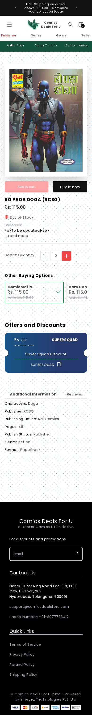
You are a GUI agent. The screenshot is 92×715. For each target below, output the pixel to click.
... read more (16, 235)
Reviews (74, 394)
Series (36, 35)
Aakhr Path (15, 45)
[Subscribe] (76, 554)
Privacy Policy (21, 654)
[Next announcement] (76, 8)
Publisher (8, 35)
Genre (61, 35)
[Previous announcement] (16, 8)
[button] (9, 24)
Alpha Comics (45, 45)
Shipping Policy (23, 674)
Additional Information (33, 394)
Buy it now (70, 186)
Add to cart (27, 187)
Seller (86, 35)
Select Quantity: (20, 255)
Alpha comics (76, 45)
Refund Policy (22, 664)
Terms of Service (25, 644)
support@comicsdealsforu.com (39, 606)
